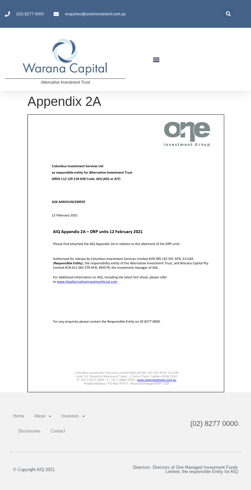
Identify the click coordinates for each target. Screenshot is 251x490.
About (39, 416)
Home (18, 416)
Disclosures (29, 431)
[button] (156, 59)
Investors (70, 416)
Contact (58, 431)
